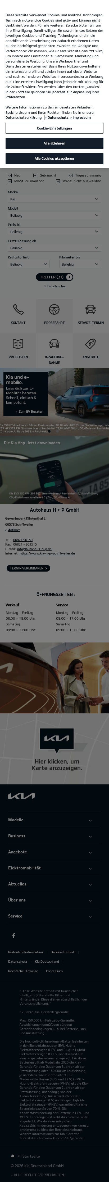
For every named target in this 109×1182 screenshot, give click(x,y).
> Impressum (80, 117)
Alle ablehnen (54, 143)
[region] (54, 84)
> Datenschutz (57, 117)
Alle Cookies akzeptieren (54, 158)
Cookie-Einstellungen (54, 128)
